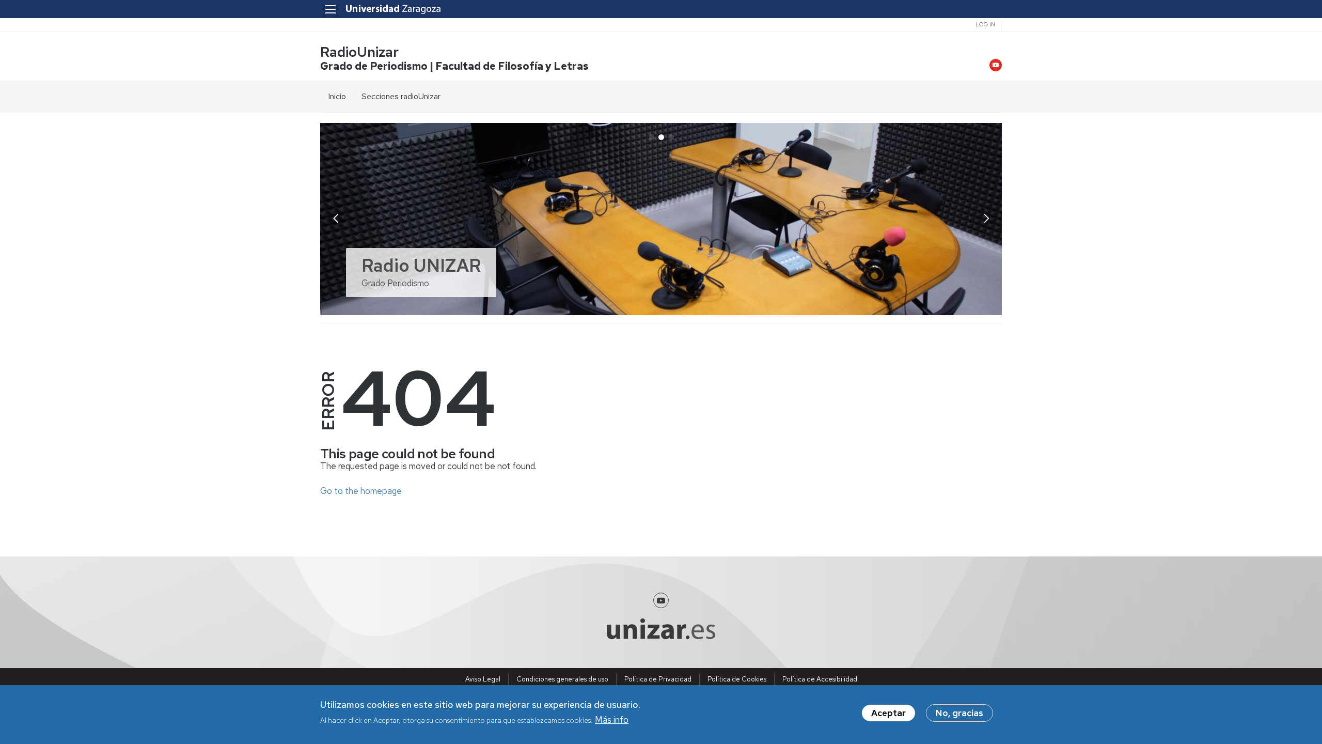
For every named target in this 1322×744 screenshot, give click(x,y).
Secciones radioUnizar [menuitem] (400, 96)
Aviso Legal (482, 679)
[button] (986, 218)
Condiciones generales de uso (562, 679)
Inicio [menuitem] (337, 96)
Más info (611, 719)
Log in (985, 24)
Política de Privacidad (657, 679)
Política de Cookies (736, 679)
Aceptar (888, 713)
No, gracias (959, 713)
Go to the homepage (361, 491)
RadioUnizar (359, 52)
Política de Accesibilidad (819, 679)
